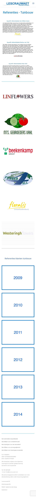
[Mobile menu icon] (33, 3)
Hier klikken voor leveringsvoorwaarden (12, 450)
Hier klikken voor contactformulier (11, 441)
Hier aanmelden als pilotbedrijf (10, 438)
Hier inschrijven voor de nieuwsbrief (11, 444)
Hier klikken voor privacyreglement (11, 447)
